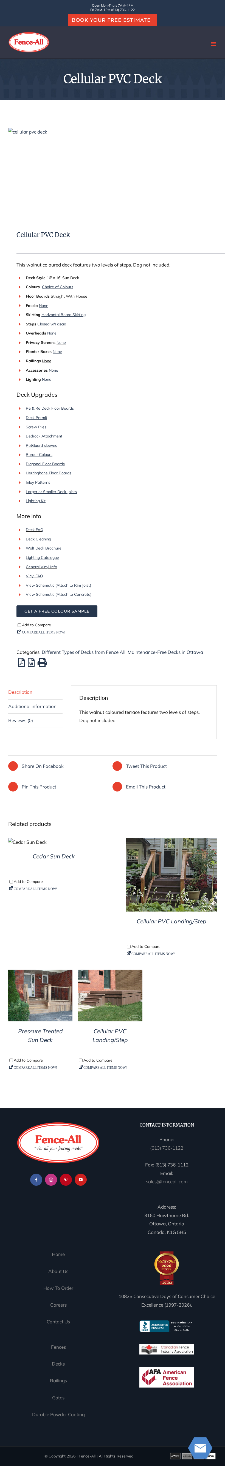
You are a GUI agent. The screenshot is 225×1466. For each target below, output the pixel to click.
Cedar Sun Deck (54, 856)
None (52, 333)
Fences (58, 1347)
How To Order (58, 1288)
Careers (58, 1305)
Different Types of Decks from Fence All (83, 652)
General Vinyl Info (41, 566)
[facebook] (36, 1180)
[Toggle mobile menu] (214, 44)
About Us (58, 1271)
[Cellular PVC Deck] (112, 172)
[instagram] (51, 1180)
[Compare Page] (120, 633)
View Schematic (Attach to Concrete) (58, 594)
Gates (58, 1397)
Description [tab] (20, 692)
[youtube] (81, 1180)
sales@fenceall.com (167, 1181)
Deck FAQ (34, 529)
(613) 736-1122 (166, 1148)
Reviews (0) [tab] (20, 720)
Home (58, 1254)
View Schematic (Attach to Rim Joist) (58, 585)
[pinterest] (66, 1180)
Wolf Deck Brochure (43, 548)
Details (27, 843)
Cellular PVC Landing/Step (171, 921)
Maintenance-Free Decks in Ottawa (165, 652)
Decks (58, 1364)
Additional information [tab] (32, 706)
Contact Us (58, 1321)
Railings (58, 1380)
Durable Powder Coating (58, 1414)
